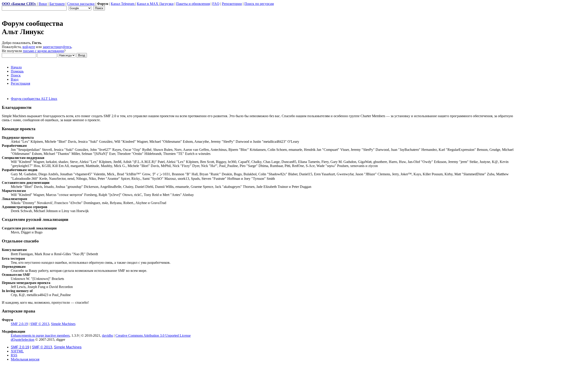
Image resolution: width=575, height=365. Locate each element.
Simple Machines (63, 324)
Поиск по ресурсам (259, 4)
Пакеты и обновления (193, 4)
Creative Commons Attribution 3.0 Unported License (153, 335)
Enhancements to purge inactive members (40, 335)
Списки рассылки (81, 4)
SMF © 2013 (39, 324)
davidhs (107, 335)
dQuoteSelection (22, 339)
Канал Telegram (123, 4)
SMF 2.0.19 (19, 324)
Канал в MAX (148, 4)
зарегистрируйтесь (57, 47)
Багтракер (57, 4)
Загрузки (167, 4)
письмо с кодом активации (43, 51)
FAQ (215, 4)
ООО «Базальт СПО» (19, 4)
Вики (43, 4)
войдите (28, 47)
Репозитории (232, 4)
